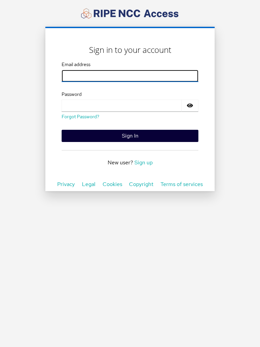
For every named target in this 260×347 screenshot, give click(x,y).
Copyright (141, 184)
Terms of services (181, 184)
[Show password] (189, 106)
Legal (88, 184)
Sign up (143, 162)
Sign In (130, 135)
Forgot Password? (80, 117)
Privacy (66, 184)
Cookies (112, 184)
